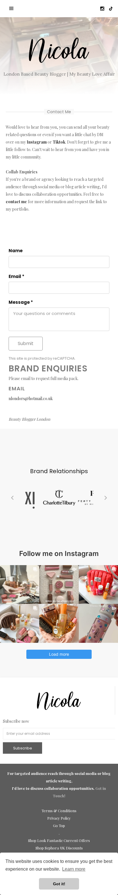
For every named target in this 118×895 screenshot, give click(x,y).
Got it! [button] (59, 884)
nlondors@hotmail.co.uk (31, 398)
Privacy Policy (59, 818)
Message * (21, 302)
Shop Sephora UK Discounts (59, 847)
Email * (16, 276)
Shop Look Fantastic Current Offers (59, 840)
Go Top (59, 825)
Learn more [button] (73, 869)
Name (16, 251)
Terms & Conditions (59, 810)
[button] (11, 8)
